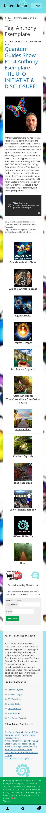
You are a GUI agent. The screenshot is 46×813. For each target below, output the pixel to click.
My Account (7, 809)
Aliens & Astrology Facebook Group (21, 746)
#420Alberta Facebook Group (18, 749)
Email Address (12, 604)
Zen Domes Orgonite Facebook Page (22, 732)
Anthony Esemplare (18, 229)
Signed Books (23, 315)
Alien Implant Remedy (23, 509)
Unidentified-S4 (23, 232)
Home (9, 18)
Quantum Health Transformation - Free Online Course (23, 399)
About (23, 563)
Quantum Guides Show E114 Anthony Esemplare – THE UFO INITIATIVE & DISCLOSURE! (21, 67)
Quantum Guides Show (24, 222)
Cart (35, 807)
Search (23, 809)
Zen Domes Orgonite (23, 369)
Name (9, 611)
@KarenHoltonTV (23, 536)
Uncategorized (14, 708)
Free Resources (23, 482)
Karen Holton (15, 5)
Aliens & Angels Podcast (23, 288)
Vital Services (23, 429)
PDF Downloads (15, 699)
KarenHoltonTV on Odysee (17, 758)
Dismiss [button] (6, 801)
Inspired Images (23, 342)
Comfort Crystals (23, 456)
